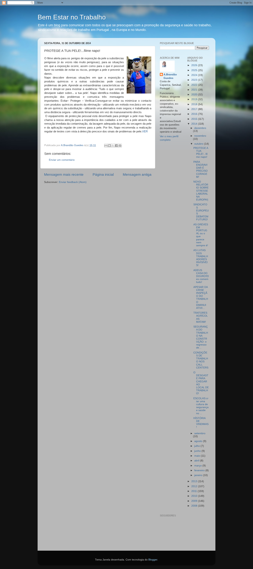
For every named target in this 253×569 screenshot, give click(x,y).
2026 (194, 65)
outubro (199, 143)
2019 (194, 99)
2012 (194, 486)
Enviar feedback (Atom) (72, 182)
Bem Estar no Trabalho (72, 17)
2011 (194, 491)
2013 (194, 481)
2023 (194, 80)
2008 (194, 505)
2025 (194, 70)
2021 (194, 89)
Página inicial (103, 174)
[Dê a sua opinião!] (109, 145)
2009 (194, 501)
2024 (194, 75)
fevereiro (199, 470)
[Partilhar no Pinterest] (120, 145)
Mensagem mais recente (64, 174)
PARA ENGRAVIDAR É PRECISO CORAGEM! (200, 169)
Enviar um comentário (62, 159)
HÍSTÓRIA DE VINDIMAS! (201, 423)
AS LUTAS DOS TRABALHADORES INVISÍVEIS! (200, 258)
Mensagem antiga (137, 174)
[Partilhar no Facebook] (116, 145)
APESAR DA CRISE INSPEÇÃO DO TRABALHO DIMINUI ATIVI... (200, 297)
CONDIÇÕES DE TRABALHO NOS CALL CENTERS (200, 360)
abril (197, 460)
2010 (194, 496)
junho (198, 451)
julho (197, 446)
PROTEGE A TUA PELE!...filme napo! (200, 152)
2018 (194, 104)
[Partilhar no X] (113, 145)
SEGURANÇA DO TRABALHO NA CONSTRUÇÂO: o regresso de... (200, 337)
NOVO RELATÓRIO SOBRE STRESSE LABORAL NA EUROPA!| (201, 190)
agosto (198, 441)
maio (197, 455)
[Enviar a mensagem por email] (106, 145)
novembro (200, 135)
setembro (199, 433)
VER (145, 131)
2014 (194, 123)
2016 (194, 114)
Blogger (152, 559)
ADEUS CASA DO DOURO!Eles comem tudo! (201, 276)
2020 (194, 94)
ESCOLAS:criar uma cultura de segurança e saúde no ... (201, 406)
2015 (194, 119)
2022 (194, 85)
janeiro (198, 475)
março (198, 465)
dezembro (200, 128)
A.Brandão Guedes (170, 76)
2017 (194, 109)
